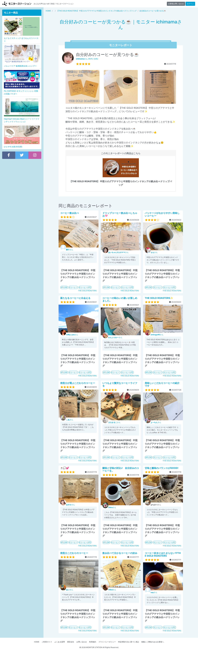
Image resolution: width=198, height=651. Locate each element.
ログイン (190, 4)
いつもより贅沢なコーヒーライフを (119, 384)
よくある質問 (59, 642)
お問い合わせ (81, 642)
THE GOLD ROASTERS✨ (159, 298)
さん (69, 250)
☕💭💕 (64, 468)
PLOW (64, 287)
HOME (36, 642)
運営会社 (70, 642)
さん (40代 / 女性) (87, 59)
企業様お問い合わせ (176, 4)
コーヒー (73, 287)
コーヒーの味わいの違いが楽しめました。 (119, 299)
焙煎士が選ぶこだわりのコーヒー (77, 383)
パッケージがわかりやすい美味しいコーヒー (162, 214)
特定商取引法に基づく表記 (128, 642)
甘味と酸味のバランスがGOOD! (161, 468)
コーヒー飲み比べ (69, 213)
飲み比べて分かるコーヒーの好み (119, 553)
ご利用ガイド (47, 642)
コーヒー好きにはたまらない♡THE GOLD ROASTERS (163, 554)
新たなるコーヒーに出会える (75, 298)
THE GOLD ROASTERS (87, 291)
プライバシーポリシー (107, 642)
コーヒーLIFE (85, 287)
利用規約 (92, 642)
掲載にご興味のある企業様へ (152, 642)
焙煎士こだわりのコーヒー (74, 553)
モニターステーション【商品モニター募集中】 (16, 3)
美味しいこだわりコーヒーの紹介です (162, 384)
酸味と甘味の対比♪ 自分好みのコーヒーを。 (120, 469)
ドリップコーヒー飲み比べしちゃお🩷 (119, 214)
